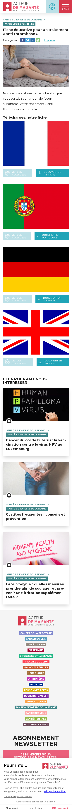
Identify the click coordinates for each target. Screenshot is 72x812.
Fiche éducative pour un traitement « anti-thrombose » (35, 32)
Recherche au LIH (36, 696)
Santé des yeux (36, 713)
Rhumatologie (36, 701)
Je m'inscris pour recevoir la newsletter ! (36, 756)
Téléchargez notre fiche (25, 117)
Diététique (35, 650)
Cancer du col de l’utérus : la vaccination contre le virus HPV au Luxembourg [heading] (36, 444)
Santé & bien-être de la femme (22, 19)
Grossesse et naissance (36, 656)
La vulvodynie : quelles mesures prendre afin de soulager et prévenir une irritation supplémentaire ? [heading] (35, 590)
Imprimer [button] (49, 40)
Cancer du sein (36, 638)
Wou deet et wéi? (36, 724)
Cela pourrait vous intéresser (25, 380)
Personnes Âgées (36, 690)
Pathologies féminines (19, 24)
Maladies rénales (36, 667)
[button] (65, 6)
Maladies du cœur (36, 661)
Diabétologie (36, 644)
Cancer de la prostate (36, 633)
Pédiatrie (36, 684)
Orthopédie (36, 678)
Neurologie (36, 673)
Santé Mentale (36, 718)
